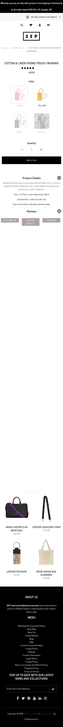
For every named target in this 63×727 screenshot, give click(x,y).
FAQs (31, 642)
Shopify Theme (46, 713)
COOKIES (51, 220)
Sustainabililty (31, 635)
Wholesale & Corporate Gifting (31, 626)
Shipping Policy (31, 668)
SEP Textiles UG (31, 713)
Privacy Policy (31, 661)
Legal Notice (31, 658)
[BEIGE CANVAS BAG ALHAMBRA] (46, 566)
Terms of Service (31, 671)
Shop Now (31, 629)
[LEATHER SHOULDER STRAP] (46, 522)
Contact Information (31, 655)
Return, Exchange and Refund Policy (31, 665)
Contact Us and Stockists (31, 645)
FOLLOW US (9, 220)
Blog (31, 639)
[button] (28, 68)
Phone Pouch (18, 48)
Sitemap (31, 652)
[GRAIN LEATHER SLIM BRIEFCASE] (17, 522)
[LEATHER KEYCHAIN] (17, 566)
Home (5, 48)
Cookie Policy (31, 648)
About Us (32, 632)
